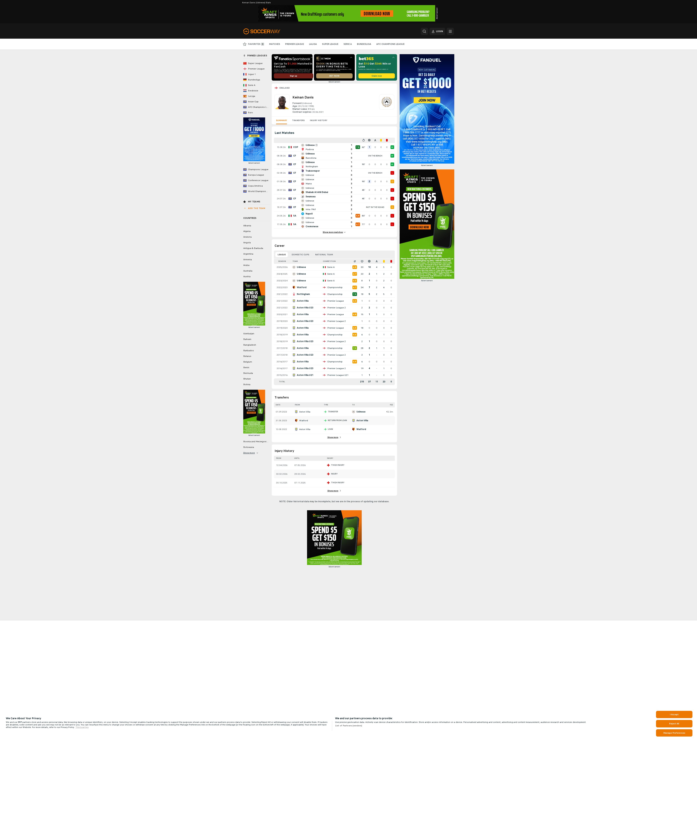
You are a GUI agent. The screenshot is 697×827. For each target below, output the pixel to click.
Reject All (674, 723)
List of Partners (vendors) (348, 725)
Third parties (82, 727)
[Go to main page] (268, 31)
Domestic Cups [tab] (300, 254)
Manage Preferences (674, 733)
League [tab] (282, 254)
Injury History (318, 120)
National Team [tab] (324, 254)
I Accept (674, 714)
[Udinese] (386, 103)
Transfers (298, 120)
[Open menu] (450, 31)
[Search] (424, 31)
